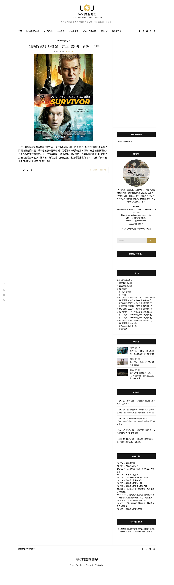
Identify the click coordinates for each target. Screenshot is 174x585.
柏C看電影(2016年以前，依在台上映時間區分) (137, 298)
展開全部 (120, 280)
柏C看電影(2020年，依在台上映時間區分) (135, 309)
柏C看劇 (61, 31)
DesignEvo (140, 229)
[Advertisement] (136, 80)
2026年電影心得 (125, 286)
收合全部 (128, 280)
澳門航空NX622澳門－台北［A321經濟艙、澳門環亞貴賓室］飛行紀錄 (142, 376)
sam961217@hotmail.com (136, 221)
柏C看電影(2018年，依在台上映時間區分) (135, 303)
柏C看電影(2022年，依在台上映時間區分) (135, 315)
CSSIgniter (99, 565)
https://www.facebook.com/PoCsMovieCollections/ (136, 209)
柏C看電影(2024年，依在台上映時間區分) (135, 320)
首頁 (20, 31)
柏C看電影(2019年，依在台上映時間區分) (135, 306)
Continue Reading (98, 170)
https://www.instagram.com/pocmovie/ (136, 215)
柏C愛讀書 (73, 31)
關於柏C (104, 31)
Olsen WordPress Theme (81, 565)
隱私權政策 (116, 31)
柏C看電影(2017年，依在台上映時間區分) (135, 300)
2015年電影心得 (63, 41)
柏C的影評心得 (32, 31)
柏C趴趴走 (48, 31)
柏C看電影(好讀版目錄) (128, 323)
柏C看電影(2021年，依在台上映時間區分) (135, 312)
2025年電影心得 (125, 283)
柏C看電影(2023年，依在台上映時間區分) (135, 318)
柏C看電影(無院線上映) (128, 326)
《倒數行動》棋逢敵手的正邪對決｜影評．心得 (63, 46)
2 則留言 (69, 51)
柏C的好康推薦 (89, 31)
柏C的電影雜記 (87, 559)
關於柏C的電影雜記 (26, 549)
